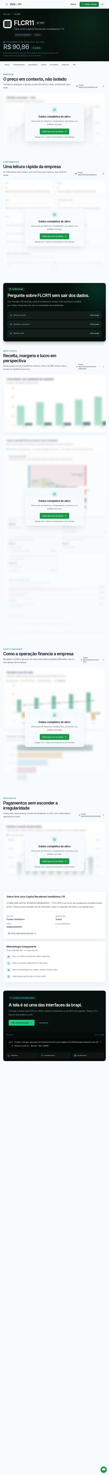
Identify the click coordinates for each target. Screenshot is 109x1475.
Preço (7, 65)
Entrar (73, 4)
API (74, 65)
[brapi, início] (15, 4)
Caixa (43, 65)
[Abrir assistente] (103, 1469)
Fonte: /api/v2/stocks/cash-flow (91, 660)
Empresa (65, 65)
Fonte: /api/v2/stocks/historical (88, 86)
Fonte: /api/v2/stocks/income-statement (87, 366)
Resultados (33, 65)
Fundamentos (19, 65)
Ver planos (43, 1023)
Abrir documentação (20, 1023)
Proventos (54, 65)
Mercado (7, 14)
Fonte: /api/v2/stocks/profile (22, 933)
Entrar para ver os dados (52, 131)
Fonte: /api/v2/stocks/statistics (87, 174)
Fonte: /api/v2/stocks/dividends (91, 815)
